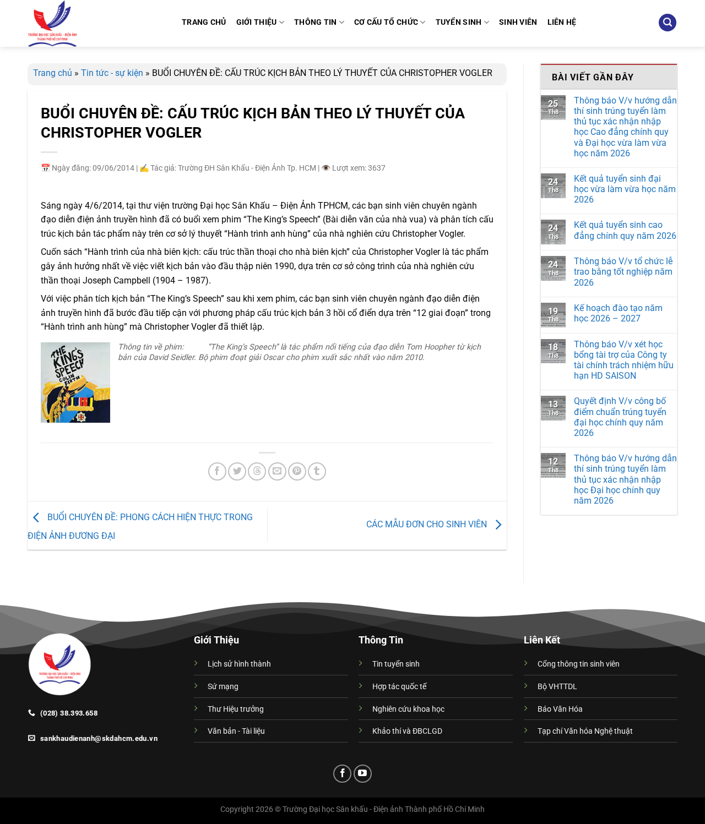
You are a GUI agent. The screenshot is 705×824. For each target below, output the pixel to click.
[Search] (667, 23)
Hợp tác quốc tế (399, 686)
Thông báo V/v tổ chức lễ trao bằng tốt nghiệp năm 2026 (623, 271)
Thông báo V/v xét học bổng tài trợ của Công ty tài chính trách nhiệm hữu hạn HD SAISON (624, 360)
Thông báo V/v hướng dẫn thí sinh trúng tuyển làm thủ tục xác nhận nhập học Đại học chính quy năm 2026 (625, 479)
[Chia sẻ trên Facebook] (217, 471)
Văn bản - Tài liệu (236, 731)
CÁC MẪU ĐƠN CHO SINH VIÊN (427, 525)
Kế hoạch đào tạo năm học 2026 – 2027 (618, 313)
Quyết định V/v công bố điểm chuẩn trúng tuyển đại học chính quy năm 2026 (620, 417)
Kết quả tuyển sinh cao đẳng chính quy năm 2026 (625, 230)
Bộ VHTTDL (557, 686)
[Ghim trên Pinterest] (297, 471)
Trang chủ (52, 73)
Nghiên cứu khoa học (408, 709)
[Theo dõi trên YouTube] (363, 774)
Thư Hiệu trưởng (236, 709)
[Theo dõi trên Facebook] (342, 774)
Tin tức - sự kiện (112, 73)
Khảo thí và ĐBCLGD (407, 731)
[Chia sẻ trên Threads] (257, 471)
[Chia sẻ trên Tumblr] (317, 471)
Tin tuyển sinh (396, 664)
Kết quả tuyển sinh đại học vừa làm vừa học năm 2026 (625, 189)
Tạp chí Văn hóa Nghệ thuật (585, 731)
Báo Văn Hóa (560, 709)
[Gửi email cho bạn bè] (277, 471)
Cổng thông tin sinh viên (579, 664)
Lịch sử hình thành (239, 664)
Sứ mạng (223, 686)
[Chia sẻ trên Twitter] (237, 471)
